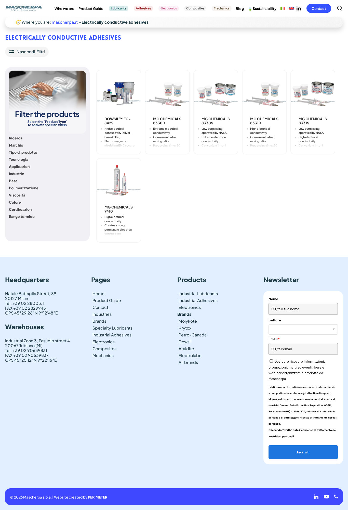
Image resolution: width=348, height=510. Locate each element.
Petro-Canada (193, 334)
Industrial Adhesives (111, 334)
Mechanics (103, 355)
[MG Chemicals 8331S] (313, 92)
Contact (100, 307)
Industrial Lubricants (198, 293)
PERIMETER (97, 497)
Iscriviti (303, 452)
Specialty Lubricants (112, 327)
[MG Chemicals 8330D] (167, 92)
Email (274, 339)
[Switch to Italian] (282, 8)
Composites (104, 348)
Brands (99, 321)
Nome (273, 299)
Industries (102, 314)
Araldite (186, 348)
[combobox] (303, 329)
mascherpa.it (65, 22)
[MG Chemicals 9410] (119, 180)
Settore (275, 320)
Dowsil (185, 341)
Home (98, 293)
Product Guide (106, 300)
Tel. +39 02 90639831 (26, 350)
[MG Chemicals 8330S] (216, 92)
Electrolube (190, 355)
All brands (188, 362)
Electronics (103, 341)
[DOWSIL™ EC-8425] (119, 92)
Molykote (188, 321)
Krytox (185, 327)
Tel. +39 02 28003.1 (24, 303)
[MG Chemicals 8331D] (264, 92)
